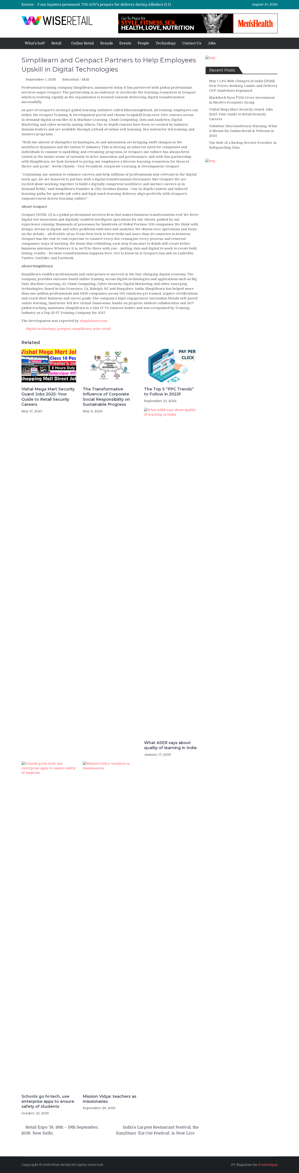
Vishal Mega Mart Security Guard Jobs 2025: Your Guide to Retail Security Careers (48, 397)
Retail (56, 43)
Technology (166, 43)
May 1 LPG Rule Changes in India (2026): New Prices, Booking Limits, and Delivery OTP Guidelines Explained (243, 86)
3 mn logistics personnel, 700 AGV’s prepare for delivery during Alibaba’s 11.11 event (109, 4)
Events (125, 43)
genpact (64, 329)
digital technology (41, 329)
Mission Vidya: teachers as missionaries (109, 1099)
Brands (106, 43)
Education (70, 79)
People (143, 43)
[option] (106, 4)
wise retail (102, 329)
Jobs (212, 43)
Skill (85, 79)
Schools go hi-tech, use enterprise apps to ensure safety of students (47, 1101)
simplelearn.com (93, 321)
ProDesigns (268, 1165)
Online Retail (82, 43)
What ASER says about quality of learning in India (170, 745)
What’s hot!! (35, 43)
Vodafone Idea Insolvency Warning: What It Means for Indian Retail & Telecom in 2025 (243, 131)
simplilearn (81, 329)
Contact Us (191, 43)
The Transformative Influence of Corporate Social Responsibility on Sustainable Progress (106, 397)
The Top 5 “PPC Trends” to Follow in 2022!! (169, 392)
